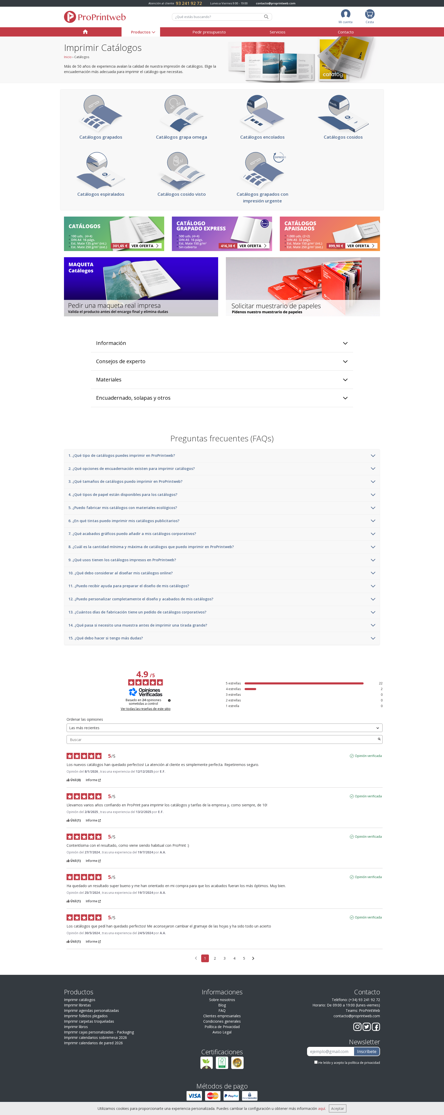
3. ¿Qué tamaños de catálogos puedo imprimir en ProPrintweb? (125, 481)
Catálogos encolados (262, 137)
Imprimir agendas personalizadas (91, 1010)
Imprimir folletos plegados (86, 1015)
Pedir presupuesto (209, 31)
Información (111, 343)
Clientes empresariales (222, 1015)
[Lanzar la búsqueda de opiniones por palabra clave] (379, 739)
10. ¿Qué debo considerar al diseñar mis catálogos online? (120, 573)
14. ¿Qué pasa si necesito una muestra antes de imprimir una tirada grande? (137, 625)
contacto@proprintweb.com (275, 3)
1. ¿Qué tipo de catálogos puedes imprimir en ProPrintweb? (121, 455)
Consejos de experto (120, 361)
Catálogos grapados (100, 137)
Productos (141, 31)
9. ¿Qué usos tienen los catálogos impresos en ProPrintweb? (122, 560)
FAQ (222, 1010)
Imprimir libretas (77, 1005)
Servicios (277, 31)
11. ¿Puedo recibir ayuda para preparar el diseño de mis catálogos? (128, 586)
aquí (321, 1108)
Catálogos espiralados (100, 194)
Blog (222, 1005)
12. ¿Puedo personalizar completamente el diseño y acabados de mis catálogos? (140, 599)
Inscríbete (366, 1051)
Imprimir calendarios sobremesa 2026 (95, 1037)
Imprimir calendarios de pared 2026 (93, 1042)
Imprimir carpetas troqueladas (89, 1021)
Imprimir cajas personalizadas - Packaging (99, 1032)
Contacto (346, 31)
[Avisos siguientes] (253, 958)
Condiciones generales (222, 1021)
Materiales (109, 379)
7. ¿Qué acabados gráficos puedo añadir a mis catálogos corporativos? (132, 534)
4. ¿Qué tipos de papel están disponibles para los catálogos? (122, 495)
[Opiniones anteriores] (196, 957)
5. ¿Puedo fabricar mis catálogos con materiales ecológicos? (122, 508)
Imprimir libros (76, 1026)
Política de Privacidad (222, 1026)
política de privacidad (364, 1062)
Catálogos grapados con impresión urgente (262, 197)
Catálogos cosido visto (182, 194)
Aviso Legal (222, 1032)
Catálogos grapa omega (181, 137)
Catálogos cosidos (343, 137)
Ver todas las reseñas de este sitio (146, 709)
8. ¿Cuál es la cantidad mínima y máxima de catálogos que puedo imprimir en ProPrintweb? (151, 547)
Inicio (68, 57)
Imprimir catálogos (79, 999)
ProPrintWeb (369, 1010)
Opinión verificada (368, 756)
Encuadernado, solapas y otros (133, 397)
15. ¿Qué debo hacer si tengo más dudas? (105, 638)
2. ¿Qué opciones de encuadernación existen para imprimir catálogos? (131, 469)
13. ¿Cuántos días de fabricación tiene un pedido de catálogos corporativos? (137, 612)
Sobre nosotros (222, 999)
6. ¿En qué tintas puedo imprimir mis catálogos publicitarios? (123, 521)
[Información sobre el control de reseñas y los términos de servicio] (169, 700)
